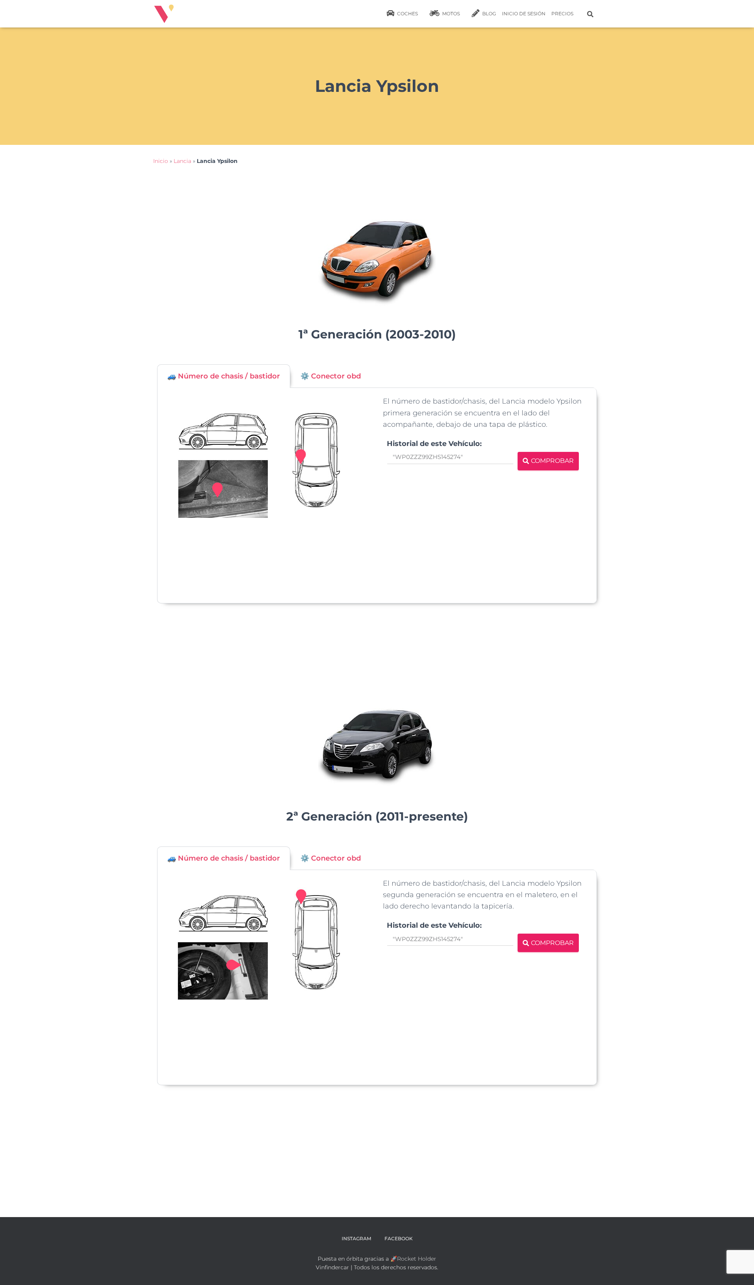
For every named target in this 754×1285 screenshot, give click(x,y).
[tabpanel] (377, 495)
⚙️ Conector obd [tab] (330, 376)
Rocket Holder (416, 1258)
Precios (562, 13)
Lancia (182, 161)
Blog (488, 13)
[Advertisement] (446, 535)
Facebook (398, 1238)
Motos (450, 13)
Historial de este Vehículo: (434, 443)
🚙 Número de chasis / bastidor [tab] (223, 376)
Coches (407, 13)
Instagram (356, 1238)
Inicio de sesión (523, 13)
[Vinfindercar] (164, 14)
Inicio (160, 161)
